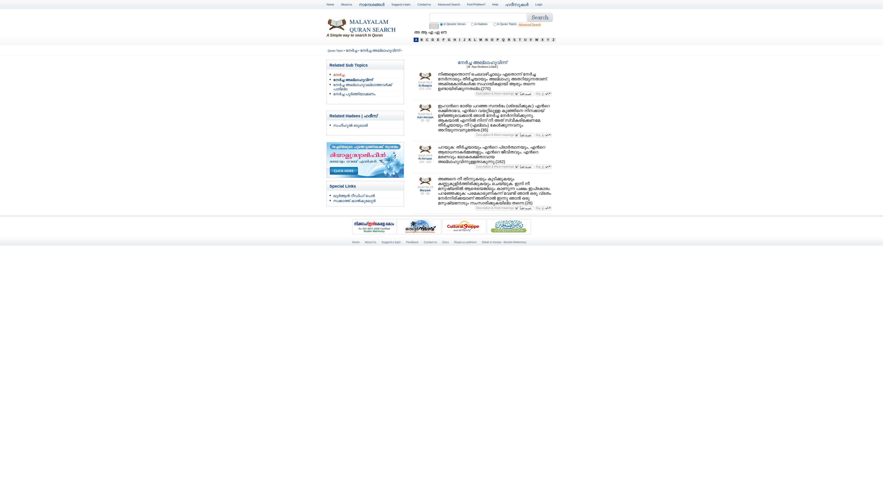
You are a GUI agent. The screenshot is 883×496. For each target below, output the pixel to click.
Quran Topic (336, 50)
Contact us (424, 4)
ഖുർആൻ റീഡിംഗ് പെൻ (354, 196)
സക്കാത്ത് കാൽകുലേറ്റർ (354, 201)
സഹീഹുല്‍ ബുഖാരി (350, 125)
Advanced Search (449, 4)
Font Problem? (476, 4)
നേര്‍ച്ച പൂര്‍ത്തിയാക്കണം (354, 94)
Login (538, 4)
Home (330, 4)
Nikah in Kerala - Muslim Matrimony (504, 242)
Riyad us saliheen (465, 242)
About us (346, 4)
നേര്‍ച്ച (351, 50)
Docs (445, 242)
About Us (370, 242)
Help (495, 4)
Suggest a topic (401, 4)
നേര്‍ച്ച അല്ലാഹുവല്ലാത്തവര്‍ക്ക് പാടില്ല (362, 87)
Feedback (412, 242)
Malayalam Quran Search (373, 25)
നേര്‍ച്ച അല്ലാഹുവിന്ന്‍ (380, 50)
